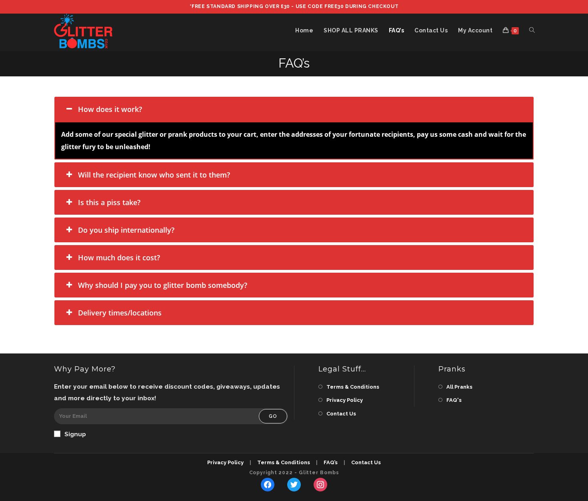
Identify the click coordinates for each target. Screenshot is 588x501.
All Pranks (459, 387)
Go (273, 416)
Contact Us (341, 414)
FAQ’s (331, 462)
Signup (75, 434)
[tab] (294, 109)
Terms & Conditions (352, 387)
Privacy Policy (344, 400)
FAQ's (454, 400)
